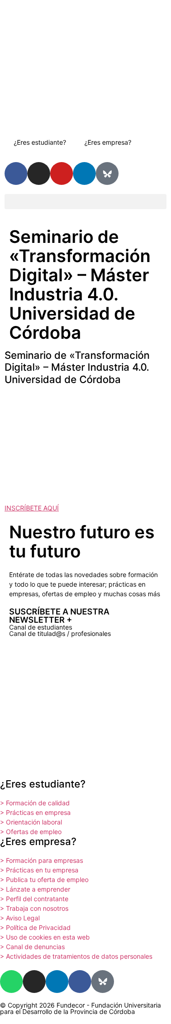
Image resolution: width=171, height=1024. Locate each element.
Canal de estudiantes (40, 627)
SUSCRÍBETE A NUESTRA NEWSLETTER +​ (59, 616)
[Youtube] (61, 173)
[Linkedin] (57, 981)
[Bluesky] (107, 173)
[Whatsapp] (11, 981)
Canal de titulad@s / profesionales (60, 633)
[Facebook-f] (16, 173)
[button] (85, 201)
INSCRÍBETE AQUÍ (32, 508)
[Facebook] (79, 981)
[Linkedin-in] (84, 173)
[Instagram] (38, 173)
